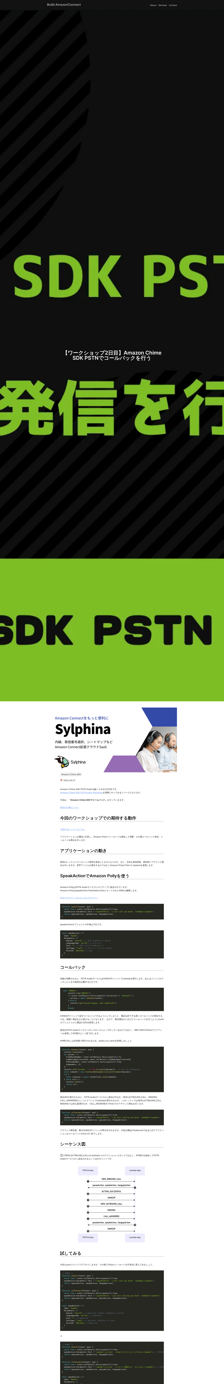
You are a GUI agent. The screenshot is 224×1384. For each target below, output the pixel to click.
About (153, 5)
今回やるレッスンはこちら (72, 829)
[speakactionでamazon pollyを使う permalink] (59, 875)
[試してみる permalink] (59, 1253)
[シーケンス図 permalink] (59, 1144)
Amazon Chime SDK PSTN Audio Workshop (81, 792)
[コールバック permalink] (59, 967)
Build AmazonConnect (64, 4)
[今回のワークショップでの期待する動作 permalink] (59, 818)
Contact (173, 5)
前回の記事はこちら (69, 807)
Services (162, 5)
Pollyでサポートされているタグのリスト (79, 898)
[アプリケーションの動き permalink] (59, 850)
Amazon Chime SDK (71, 774)
